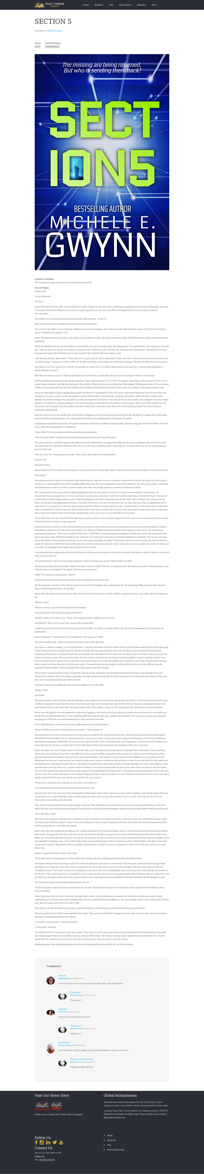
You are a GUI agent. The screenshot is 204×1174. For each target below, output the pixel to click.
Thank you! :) (76, 992)
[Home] (49, 4)
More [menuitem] (155, 6)
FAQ (109, 1145)
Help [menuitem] (111, 5)
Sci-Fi (38, 46)
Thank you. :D (76, 1026)
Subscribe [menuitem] (141, 5)
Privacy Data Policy (116, 1150)
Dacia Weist (62, 1012)
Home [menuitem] (87, 6)
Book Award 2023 (52, 46)
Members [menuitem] (99, 5)
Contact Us (39, 1156)
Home (110, 1135)
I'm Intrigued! (64, 1042)
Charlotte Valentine (64, 1045)
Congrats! (62, 1009)
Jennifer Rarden (63, 978)
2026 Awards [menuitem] (126, 6)
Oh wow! (62, 975)
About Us (111, 1140)
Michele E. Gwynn (54, 30)
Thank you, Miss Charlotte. (82, 1059)
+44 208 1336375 (46, 1159)
